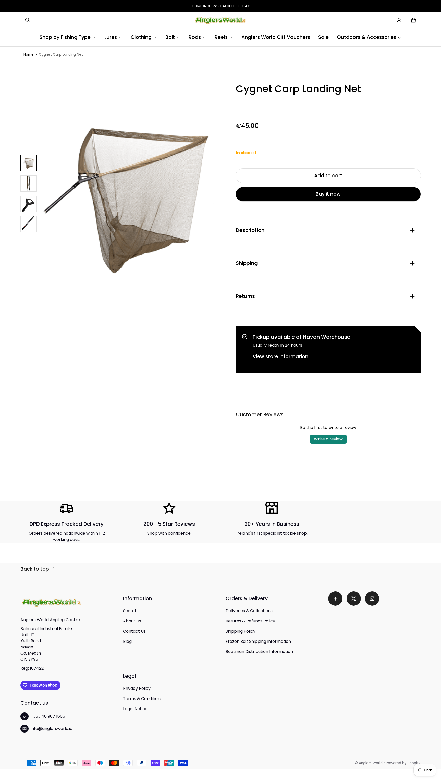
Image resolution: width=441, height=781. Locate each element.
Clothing (141, 37)
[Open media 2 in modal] (133, 194)
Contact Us (134, 631)
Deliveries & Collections (249, 611)
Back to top (34, 569)
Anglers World (371, 763)
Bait (170, 37)
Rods (195, 37)
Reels (221, 37)
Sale (323, 37)
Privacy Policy (137, 688)
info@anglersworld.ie (51, 728)
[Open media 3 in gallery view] (28, 204)
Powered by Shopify (403, 763)
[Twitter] (354, 598)
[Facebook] (335, 598)
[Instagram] (372, 598)
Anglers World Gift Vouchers (275, 37)
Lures (110, 37)
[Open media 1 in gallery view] (28, 163)
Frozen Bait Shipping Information (258, 641)
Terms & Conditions (142, 699)
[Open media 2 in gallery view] (28, 183)
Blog (127, 641)
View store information (280, 356)
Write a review (328, 439)
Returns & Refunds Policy (250, 621)
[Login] (399, 20)
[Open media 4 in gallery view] (28, 224)
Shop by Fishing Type (65, 37)
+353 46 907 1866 (48, 716)
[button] (27, 20)
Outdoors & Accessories (366, 37)
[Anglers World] (220, 20)
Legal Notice (135, 709)
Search (130, 611)
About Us (132, 621)
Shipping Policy (240, 631)
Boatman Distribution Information (259, 652)
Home (28, 54)
